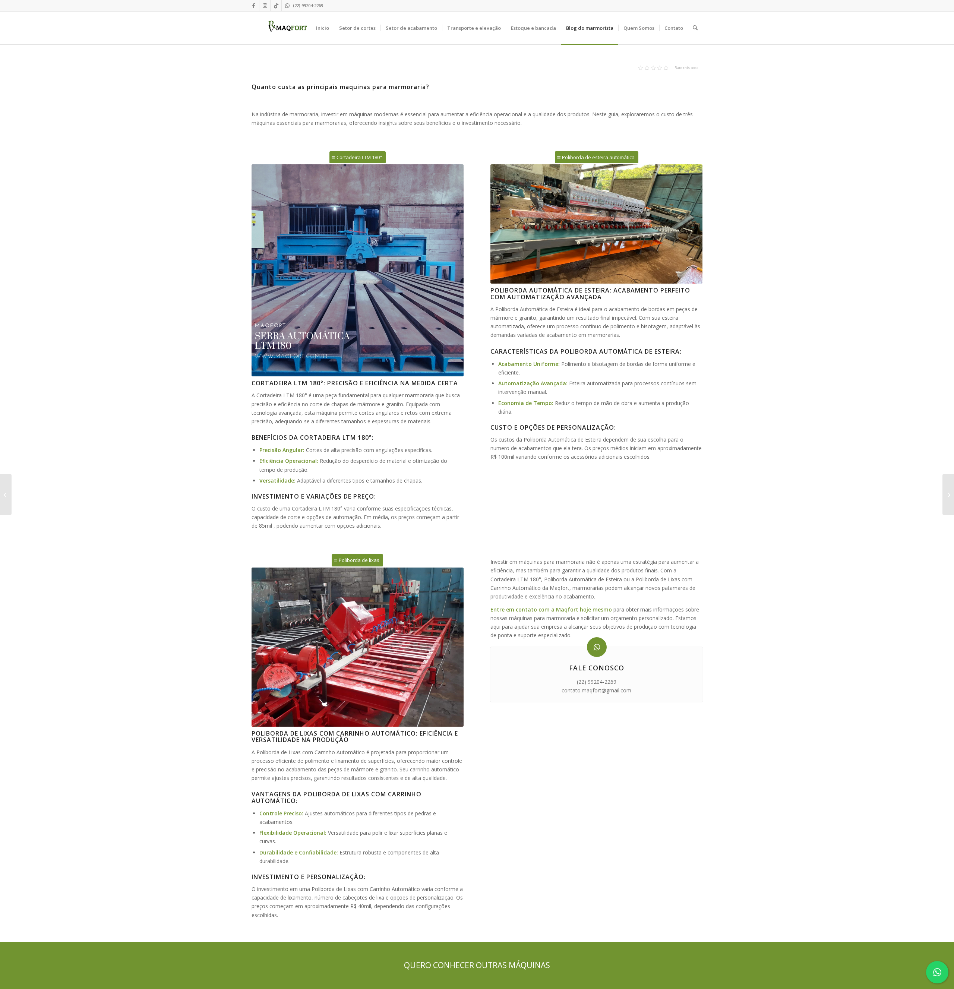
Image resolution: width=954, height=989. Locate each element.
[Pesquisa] (695, 28)
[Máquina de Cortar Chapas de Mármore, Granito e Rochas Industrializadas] (948, 494)
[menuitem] (322, 28)
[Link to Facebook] (253, 5)
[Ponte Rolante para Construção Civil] (6, 494)
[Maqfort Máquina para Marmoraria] (288, 28)
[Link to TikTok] (276, 5)
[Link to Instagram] (264, 5)
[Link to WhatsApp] (287, 5)
